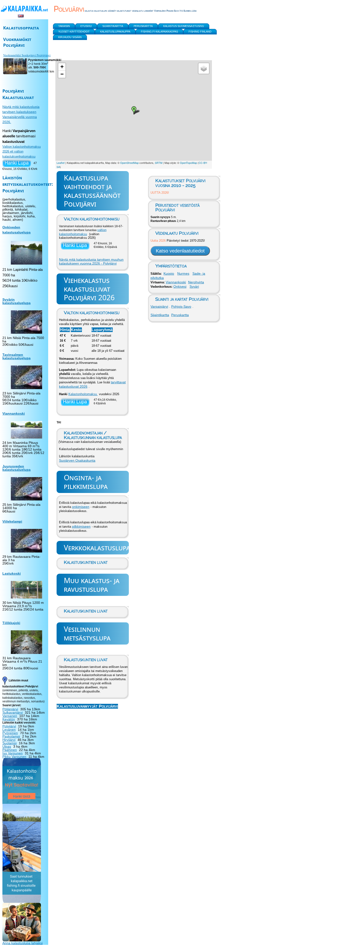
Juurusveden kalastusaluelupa (16, 468)
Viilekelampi (12, 521)
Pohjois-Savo (181, 306)
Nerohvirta (196, 282)
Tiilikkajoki (11, 623)
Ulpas (6, 746)
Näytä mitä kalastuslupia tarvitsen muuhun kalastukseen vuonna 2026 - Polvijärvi (91, 261)
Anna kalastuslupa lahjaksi (22, 943)
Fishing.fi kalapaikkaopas (159, 31)
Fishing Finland (200, 31)
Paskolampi (11, 736)
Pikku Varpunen (14, 757)
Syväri (194, 286)
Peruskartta (180, 315)
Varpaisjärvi (159, 306)
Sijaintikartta (160, 315)
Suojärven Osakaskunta (77, 460)
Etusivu (86, 26)
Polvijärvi (9, 726)
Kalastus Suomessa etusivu (183, 26)
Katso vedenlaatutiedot (180, 250)
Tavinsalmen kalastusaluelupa (16, 356)
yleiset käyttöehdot (74, 31)
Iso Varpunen (12, 753)
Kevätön (8, 719)
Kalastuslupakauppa (115, 31)
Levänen (9, 730)
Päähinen (9, 750)
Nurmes (183, 273)
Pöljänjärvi (10, 709)
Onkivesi (179, 286)
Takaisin (64, 26)
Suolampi (9, 743)
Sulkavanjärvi (12, 712)
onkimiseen (80, 507)
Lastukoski (11, 573)
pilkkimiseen (81, 526)
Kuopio (169, 273)
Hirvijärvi (8, 740)
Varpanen (9, 716)
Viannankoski (176, 282)
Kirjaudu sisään (70, 37)
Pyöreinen (10, 733)
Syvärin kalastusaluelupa (16, 301)
